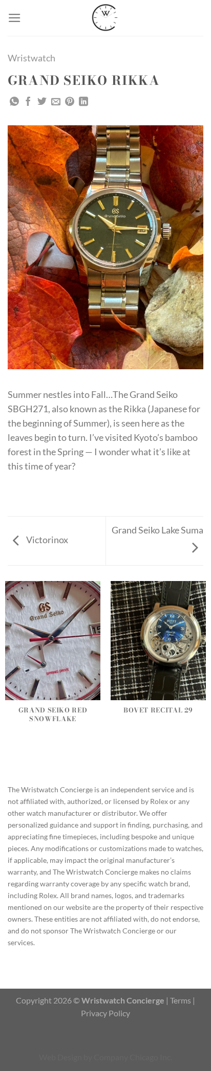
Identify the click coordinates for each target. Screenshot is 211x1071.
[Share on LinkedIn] (83, 102)
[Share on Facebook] (28, 102)
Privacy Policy (105, 1013)
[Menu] (15, 18)
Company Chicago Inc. (133, 1057)
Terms (180, 1000)
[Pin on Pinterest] (69, 102)
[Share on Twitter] (42, 102)
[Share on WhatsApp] (14, 102)
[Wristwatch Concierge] (105, 18)
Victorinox (46, 539)
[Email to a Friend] (55, 102)
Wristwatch (31, 58)
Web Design (60, 1057)
